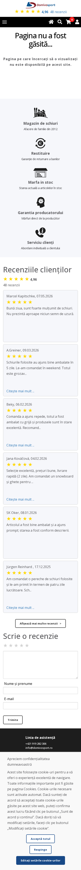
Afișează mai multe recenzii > (40, 623)
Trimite (13, 720)
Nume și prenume (18, 683)
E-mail (9, 699)
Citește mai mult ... (20, 391)
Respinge (40, 849)
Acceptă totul (40, 839)
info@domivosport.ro (39, 748)
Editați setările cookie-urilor (40, 860)
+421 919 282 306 (36, 743)
